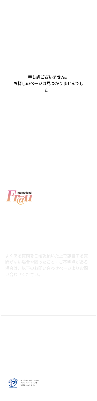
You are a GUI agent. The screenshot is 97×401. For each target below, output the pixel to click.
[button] (48, 112)
